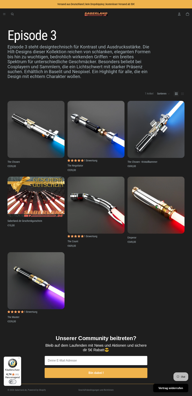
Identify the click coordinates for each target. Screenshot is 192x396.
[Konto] (179, 14)
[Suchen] (12, 14)
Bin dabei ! (96, 372)
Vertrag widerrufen (170, 388)
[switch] (12, 382)
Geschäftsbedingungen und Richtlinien (96, 390)
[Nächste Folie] (58, 129)
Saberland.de (21, 390)
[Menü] (4, 14)
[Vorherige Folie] (13, 129)
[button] (163, 94)
